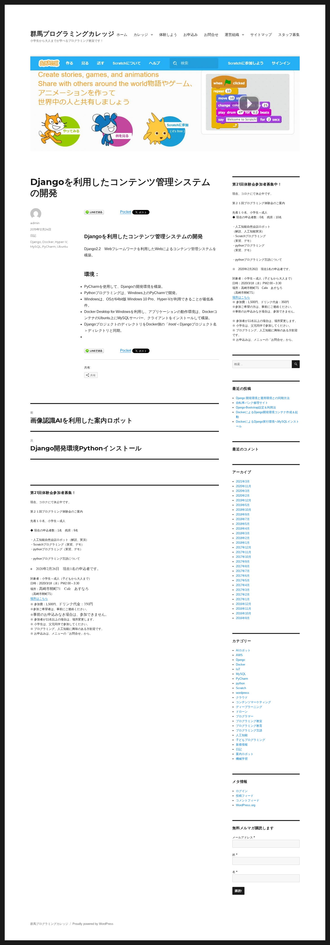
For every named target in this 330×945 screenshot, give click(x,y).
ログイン (242, 791)
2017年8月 (243, 566)
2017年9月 (243, 561)
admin (35, 223)
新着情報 (242, 744)
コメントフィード (247, 800)
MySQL (35, 246)
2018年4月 (243, 528)
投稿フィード (244, 795)
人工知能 (242, 735)
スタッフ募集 (289, 35)
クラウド (242, 697)
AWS (239, 655)
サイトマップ (261, 35)
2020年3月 (243, 491)
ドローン (242, 711)
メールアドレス (243, 837)
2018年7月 (243, 519)
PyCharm (49, 246)
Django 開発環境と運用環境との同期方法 (263, 398)
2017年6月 (243, 575)
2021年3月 (243, 481)
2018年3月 (243, 533)
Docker (48, 242)
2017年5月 (243, 580)
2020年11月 (243, 486)
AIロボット (243, 650)
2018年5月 (243, 524)
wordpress (242, 692)
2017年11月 (243, 552)
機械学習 (242, 758)
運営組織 (232, 35)
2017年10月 (243, 557)
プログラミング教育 (249, 725)
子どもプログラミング (250, 740)
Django (35, 242)
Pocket (125, 212)
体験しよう (168, 35)
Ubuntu (62, 246)
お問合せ (211, 35)
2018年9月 (243, 514)
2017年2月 (243, 594)
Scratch (241, 688)
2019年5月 (243, 505)
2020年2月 (243, 495)
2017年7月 (243, 571)
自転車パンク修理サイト (252, 402)
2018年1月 (243, 542)
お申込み (190, 35)
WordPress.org (245, 805)
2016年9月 (243, 618)
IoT (238, 669)
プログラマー (244, 716)
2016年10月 (243, 613)
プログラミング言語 (249, 730)
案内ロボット (244, 754)
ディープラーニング (249, 707)
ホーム (122, 35)
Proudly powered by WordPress (93, 923)
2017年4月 (243, 585)
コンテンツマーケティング (253, 702)
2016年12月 (243, 604)
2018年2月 (243, 538)
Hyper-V (61, 242)
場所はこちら (39, 598)
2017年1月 (243, 599)
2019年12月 (243, 500)
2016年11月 (243, 608)
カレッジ (141, 35)
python (240, 683)
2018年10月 (243, 509)
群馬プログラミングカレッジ (72, 33)
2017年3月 (243, 589)
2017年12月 (243, 547)
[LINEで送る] (94, 212)
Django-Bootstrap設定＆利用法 (256, 407)
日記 (33, 235)
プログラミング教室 (249, 721)
